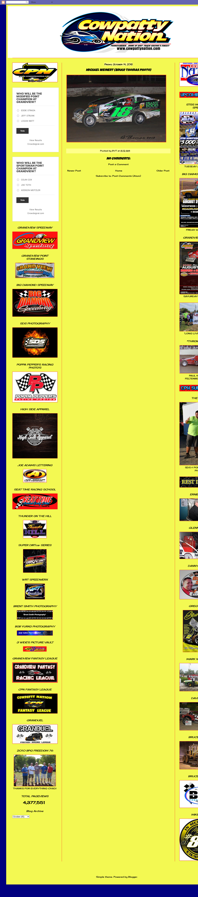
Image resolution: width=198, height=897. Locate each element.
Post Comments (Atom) (126, 176)
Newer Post (74, 170)
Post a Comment (118, 164)
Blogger (132, 877)
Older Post (163, 170)
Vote (22, 131)
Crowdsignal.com (35, 144)
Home (118, 170)
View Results (35, 140)
